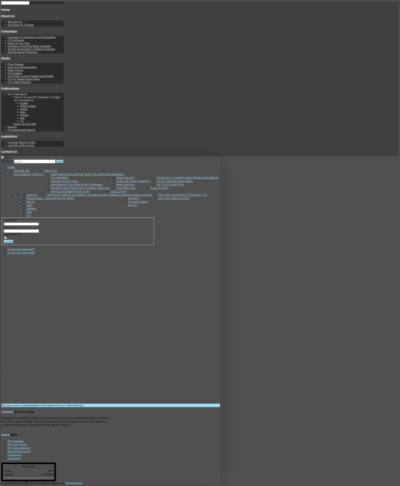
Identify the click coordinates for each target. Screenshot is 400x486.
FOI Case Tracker (18, 444)
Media (5, 58)
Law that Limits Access (21, 145)
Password (10, 227)
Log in (8, 241)
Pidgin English (28, 106)
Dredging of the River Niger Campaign (29, 46)
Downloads (14, 458)
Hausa (23, 109)
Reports (12, 126)
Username (10, 220)
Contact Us (9, 151)
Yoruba (24, 115)
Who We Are (15, 21)
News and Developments (22, 67)
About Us (8, 16)
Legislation (9, 136)
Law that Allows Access (21, 142)
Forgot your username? (21, 252)
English (24, 103)
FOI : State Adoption (19, 82)
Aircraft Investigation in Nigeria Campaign (31, 49)
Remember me (12, 234)
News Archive (15, 70)
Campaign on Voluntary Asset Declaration (32, 37)
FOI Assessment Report (21, 129)
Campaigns (9, 31)
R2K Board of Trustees (21, 24)
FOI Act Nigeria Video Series (24, 79)
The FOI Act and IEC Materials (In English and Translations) (87, 195)
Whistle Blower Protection (23, 52)
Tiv (22, 121)
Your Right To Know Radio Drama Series (31, 76)
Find (59, 161)
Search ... (7, 161)
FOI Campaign (16, 40)
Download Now (95, 405)
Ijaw (22, 118)
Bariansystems (74, 483)
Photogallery (15, 73)
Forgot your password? (21, 249)
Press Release (16, 64)
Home (5, 9)
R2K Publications (140, 195)
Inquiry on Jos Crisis (19, 43)
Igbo (22, 112)
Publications (10, 88)
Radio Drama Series (19, 451)
